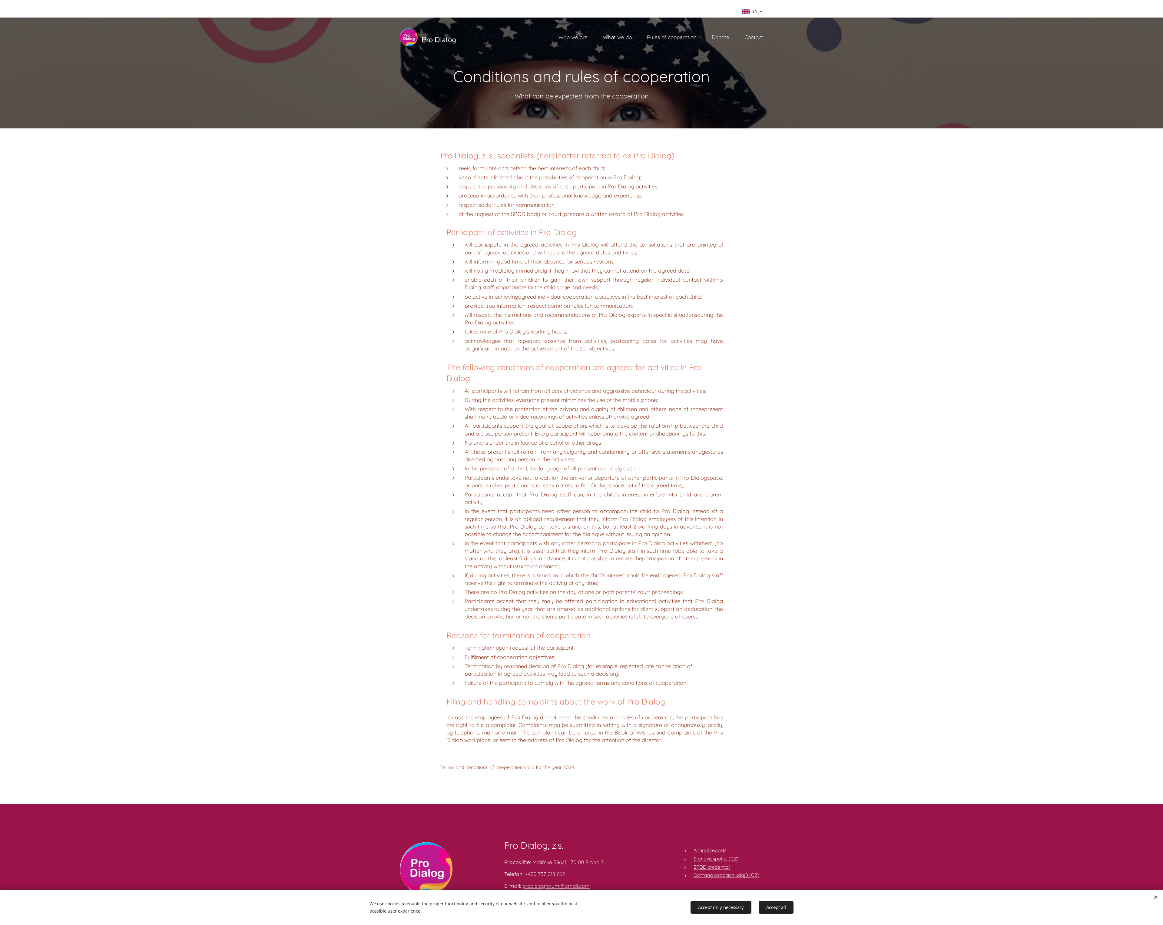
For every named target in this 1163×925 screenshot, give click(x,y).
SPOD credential (712, 867)
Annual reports (710, 850)
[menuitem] (576, 37)
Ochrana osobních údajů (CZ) (726, 875)
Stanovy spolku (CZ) (716, 859)
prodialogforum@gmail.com (556, 886)
